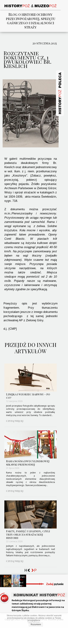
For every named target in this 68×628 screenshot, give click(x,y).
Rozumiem (36, 624)
